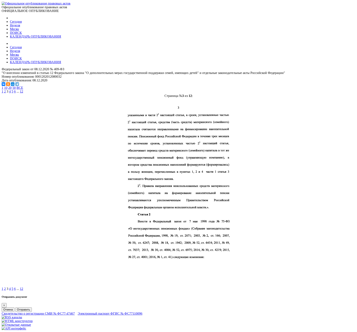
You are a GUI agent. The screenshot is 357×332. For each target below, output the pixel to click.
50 (14, 87)
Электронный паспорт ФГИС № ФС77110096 (110, 313)
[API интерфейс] (14, 328)
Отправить (23, 309)
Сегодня (16, 21)
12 (21, 91)
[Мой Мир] (12, 84)
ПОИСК (16, 33)
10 (5, 87)
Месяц (14, 29)
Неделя (15, 25)
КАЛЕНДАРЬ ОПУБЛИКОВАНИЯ (35, 36)
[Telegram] (17, 84)
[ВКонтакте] (3, 84)
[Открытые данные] (16, 324)
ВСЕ (20, 87)
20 (10, 87)
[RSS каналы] (12, 317)
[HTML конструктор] (17, 321)
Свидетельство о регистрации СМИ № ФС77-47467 (38, 313)
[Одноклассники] (8, 84)
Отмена (8, 309)
